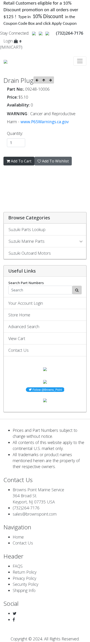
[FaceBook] (14, 619)
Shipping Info (24, 590)
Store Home (19, 315)
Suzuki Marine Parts (27, 241)
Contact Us (18, 350)
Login (8, 41)
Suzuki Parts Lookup (27, 229)
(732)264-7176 (26, 508)
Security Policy (25, 584)
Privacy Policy (24, 578)
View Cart (16, 338)
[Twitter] (14, 613)
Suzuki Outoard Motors (30, 253)
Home (18, 537)
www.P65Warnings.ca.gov (45, 121)
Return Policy (24, 572)
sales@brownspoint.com (35, 514)
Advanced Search (23, 326)
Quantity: (16, 133)
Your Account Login (25, 303)
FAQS (18, 566)
